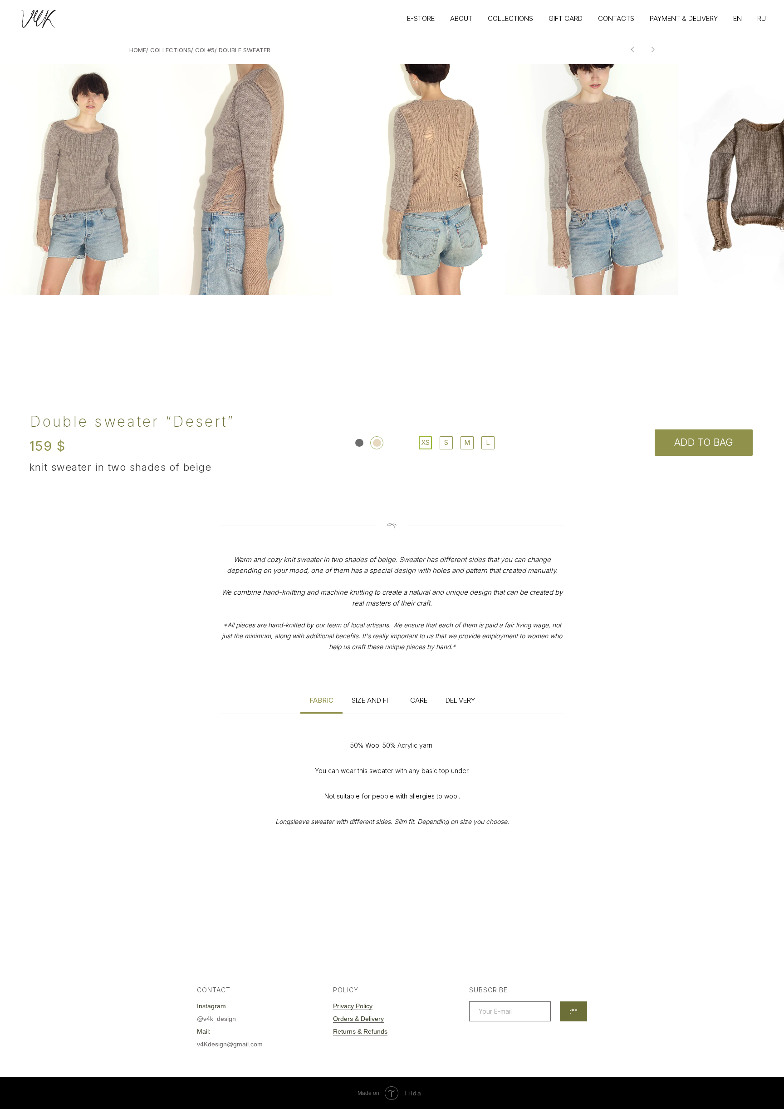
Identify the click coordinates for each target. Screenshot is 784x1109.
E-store (421, 18)
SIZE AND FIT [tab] (372, 700)
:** (573, 1011)
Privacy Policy (352, 1006)
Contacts (616, 18)
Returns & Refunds (360, 1031)
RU (761, 18)
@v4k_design (216, 1018)
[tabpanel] (392, 805)
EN (737, 18)
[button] (246, 179)
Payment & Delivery (684, 18)
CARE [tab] (418, 700)
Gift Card (566, 18)
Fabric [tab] (321, 700)
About (461, 18)
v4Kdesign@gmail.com (230, 1044)
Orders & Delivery (358, 1018)
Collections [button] (510, 18)
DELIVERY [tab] (460, 700)
